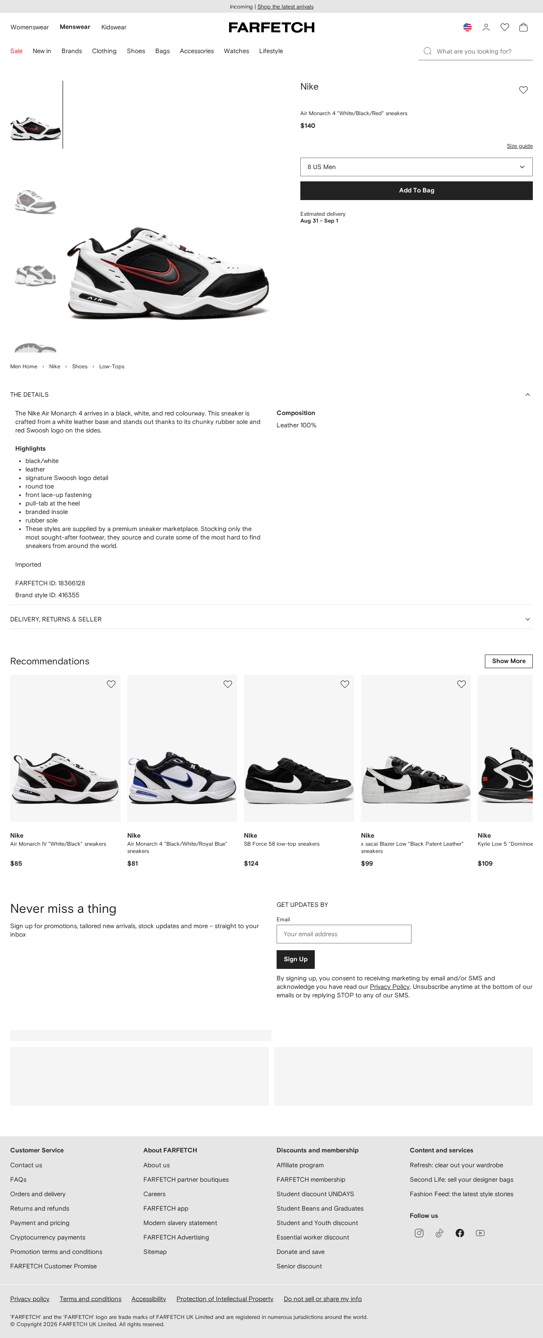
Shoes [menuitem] (136, 51)
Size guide (520, 146)
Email (283, 919)
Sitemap (155, 1251)
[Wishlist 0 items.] (504, 27)
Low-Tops (111, 366)
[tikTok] (439, 1233)
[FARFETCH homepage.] (271, 27)
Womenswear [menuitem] (30, 27)
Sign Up (296, 959)
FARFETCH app (165, 1208)
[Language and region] (467, 27)
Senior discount (299, 1266)
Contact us (26, 1165)
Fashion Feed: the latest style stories (461, 1194)
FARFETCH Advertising (176, 1237)
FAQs (18, 1179)
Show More (509, 661)
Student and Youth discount (317, 1222)
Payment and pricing (40, 1222)
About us (156, 1165)
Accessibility (149, 1299)
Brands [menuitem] (72, 51)
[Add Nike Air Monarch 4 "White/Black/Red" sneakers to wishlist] (523, 90)
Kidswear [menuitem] (113, 27)
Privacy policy (30, 1299)
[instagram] (419, 1233)
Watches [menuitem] (236, 51)
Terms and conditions (90, 1299)
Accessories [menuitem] (197, 51)
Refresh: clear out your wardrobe (456, 1165)
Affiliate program (300, 1165)
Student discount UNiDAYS (315, 1194)
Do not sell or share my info (323, 1299)
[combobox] (416, 167)
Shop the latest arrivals (285, 6)
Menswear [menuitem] (75, 27)
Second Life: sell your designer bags (461, 1179)
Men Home (23, 366)
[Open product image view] (168, 217)
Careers (154, 1194)
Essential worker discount (313, 1237)
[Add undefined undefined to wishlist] (111, 684)
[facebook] (460, 1233)
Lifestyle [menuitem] (271, 51)
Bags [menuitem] (162, 51)
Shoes (79, 366)
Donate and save (301, 1251)
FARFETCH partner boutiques (186, 1179)
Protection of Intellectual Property (225, 1299)
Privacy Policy (390, 986)
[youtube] (480, 1233)
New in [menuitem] (42, 51)
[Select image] (35, 115)
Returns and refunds (39, 1208)
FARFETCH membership (311, 1179)
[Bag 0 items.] (523, 27)
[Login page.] (486, 27)
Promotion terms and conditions (56, 1251)
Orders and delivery (38, 1194)
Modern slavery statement (180, 1222)
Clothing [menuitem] (104, 51)
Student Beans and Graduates (320, 1208)
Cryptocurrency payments (47, 1237)
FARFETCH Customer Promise (53, 1266)
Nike (54, 366)
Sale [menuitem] (16, 51)
